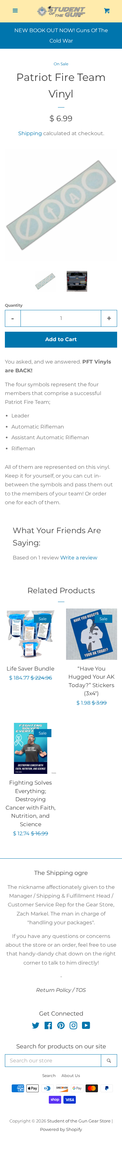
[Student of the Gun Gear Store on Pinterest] (61, 1027)
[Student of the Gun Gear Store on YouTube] (86, 1027)
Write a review (78, 558)
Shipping (30, 133)
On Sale (61, 63)
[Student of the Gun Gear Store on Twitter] (36, 1027)
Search (49, 1075)
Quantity (13, 305)
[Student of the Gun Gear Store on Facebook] (48, 1027)
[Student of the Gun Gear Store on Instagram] (73, 1027)
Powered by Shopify (61, 1129)
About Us (70, 1075)
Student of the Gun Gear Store (79, 1121)
